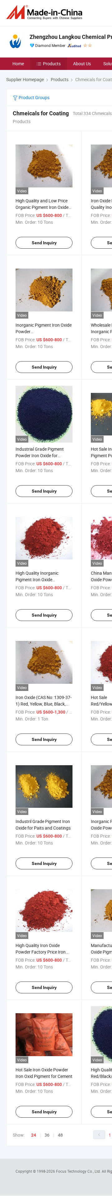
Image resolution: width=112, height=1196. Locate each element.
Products (52, 64)
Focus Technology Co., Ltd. (79, 1171)
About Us (82, 64)
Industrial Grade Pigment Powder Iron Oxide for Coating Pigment (40, 455)
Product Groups (33, 97)
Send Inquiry (44, 242)
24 (33, 1135)
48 (60, 1135)
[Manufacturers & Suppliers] (45, 12)
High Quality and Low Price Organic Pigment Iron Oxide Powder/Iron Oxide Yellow (42, 207)
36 (46, 1135)
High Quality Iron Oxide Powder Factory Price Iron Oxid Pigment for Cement (41, 951)
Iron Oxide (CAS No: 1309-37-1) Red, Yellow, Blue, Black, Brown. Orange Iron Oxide (44, 703)
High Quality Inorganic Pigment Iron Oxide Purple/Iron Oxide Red (37, 579)
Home (18, 64)
